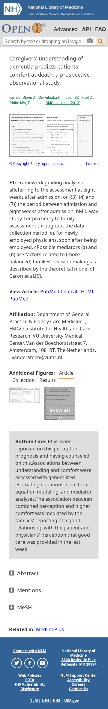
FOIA (29, 679)
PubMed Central (58, 291)
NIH (45, 700)
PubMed (18, 298)
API (86, 29)
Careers (78, 684)
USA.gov (71, 700)
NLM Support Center (78, 675)
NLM (33, 700)
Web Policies (29, 675)
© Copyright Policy (24, 163)
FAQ (100, 29)
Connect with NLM (29, 650)
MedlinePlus (50, 629)
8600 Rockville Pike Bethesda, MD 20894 (79, 662)
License (92, 163)
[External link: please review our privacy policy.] (16, 662)
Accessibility (78, 679)
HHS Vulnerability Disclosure (30, 686)
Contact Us (78, 688)
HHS (56, 700)
